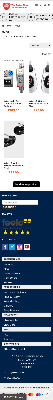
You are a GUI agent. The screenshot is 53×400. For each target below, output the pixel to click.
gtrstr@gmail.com (15, 372)
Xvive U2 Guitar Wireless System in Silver (38, 104)
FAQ (6, 335)
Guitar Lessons (12, 273)
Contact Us (10, 278)
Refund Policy (11, 301)
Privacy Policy (12, 297)
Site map (9, 339)
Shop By (46, 54)
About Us (9, 264)
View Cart (9, 324)
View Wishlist (11, 320)
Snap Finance (11, 310)
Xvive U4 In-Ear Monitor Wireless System (12, 104)
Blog (6, 269)
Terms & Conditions (15, 292)
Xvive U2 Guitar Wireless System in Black (13, 166)
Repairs (8, 282)
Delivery (8, 306)
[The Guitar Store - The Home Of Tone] (26, 394)
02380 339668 (12, 378)
